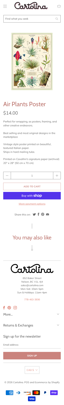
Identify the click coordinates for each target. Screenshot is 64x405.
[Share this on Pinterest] (43, 214)
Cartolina (18, 382)
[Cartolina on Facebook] (4, 307)
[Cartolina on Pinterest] (9, 307)
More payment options (32, 203)
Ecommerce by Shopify (47, 382)
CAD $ (30, 370)
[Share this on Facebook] (38, 214)
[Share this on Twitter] (34, 214)
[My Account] (4, 6)
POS (26, 382)
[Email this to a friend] (47, 214)
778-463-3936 (32, 299)
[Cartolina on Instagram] (15, 307)
